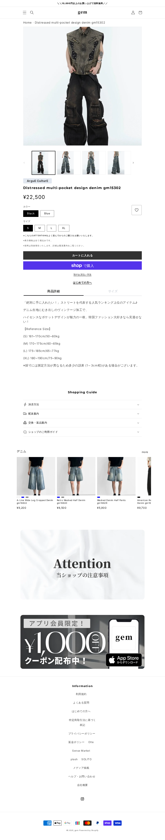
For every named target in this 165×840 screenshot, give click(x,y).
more (145, 452)
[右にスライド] (137, 163)
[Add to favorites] (136, 210)
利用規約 (81, 694)
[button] (24, 13)
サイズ (113, 291)
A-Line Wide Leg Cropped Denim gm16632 (35, 501)
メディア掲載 (81, 767)
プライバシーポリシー (81, 733)
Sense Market (81, 750)
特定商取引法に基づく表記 (82, 722)
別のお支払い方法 (82, 274)
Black (31, 213)
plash (74, 759)
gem (77, 830)
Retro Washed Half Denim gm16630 (71, 501)
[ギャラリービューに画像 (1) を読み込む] (68, 162)
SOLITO (86, 759)
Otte (91, 742)
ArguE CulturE (37, 181)
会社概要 (82, 785)
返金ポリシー (76, 742)
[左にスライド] (28, 163)
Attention (40, 236)
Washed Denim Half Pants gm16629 (111, 501)
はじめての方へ (82, 282)
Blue (47, 213)
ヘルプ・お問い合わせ (81, 776)
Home (27, 22)
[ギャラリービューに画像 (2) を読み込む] (43, 162)
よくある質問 (81, 702)
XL (64, 228)
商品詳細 (53, 291)
